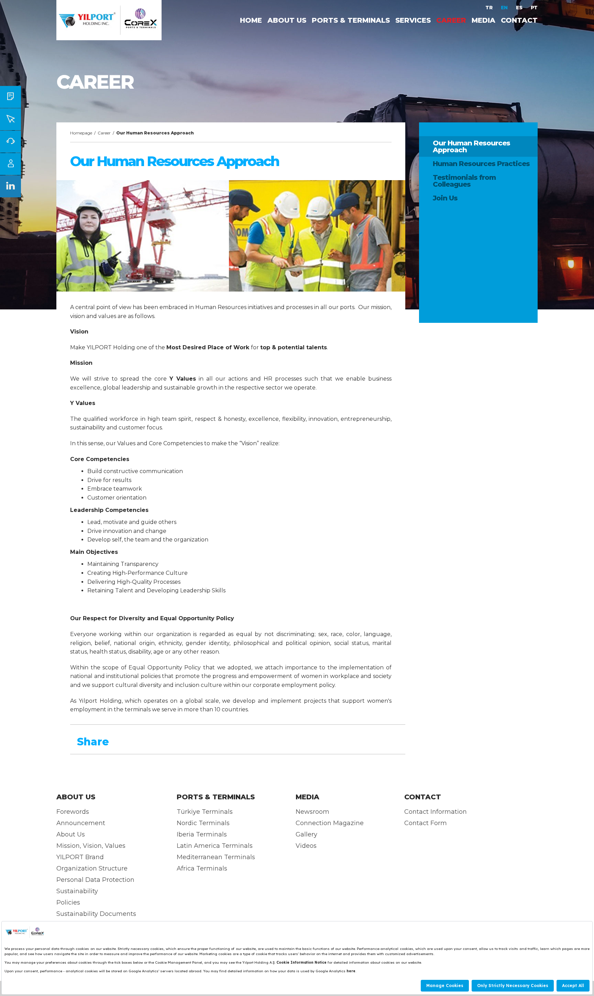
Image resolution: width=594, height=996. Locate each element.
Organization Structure (92, 868)
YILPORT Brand (80, 857)
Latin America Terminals (215, 846)
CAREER (451, 20)
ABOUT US (286, 20)
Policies (68, 902)
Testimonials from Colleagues (464, 180)
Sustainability (77, 891)
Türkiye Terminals (205, 812)
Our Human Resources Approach (471, 146)
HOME (251, 20)
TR (489, 7)
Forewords (72, 812)
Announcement (80, 823)
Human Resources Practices (481, 164)
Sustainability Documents (96, 914)
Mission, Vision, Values (90, 846)
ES (520, 7)
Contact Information (435, 812)
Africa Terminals (202, 868)
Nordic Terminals (203, 823)
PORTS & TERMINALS (351, 20)
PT (534, 7)
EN (505, 7)
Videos (306, 846)
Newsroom (312, 812)
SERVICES (413, 20)
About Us (70, 834)
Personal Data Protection (95, 880)
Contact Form (425, 823)
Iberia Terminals (202, 834)
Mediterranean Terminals (216, 857)
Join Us (445, 198)
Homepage (81, 132)
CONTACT (519, 20)
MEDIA (483, 20)
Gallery (306, 834)
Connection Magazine (330, 823)
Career (104, 132)
